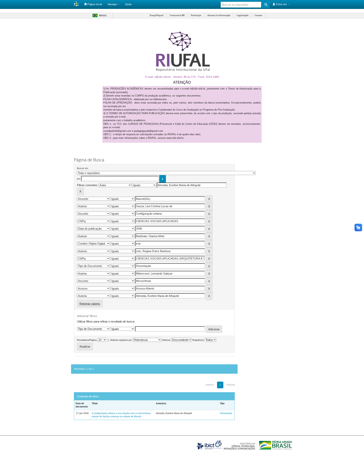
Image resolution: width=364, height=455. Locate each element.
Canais (258, 15)
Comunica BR (177, 15)
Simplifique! (156, 15)
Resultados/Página (87, 340)
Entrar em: (281, 4)
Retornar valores (89, 303)
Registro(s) (198, 340)
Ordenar (166, 340)
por (78, 178)
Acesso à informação (218, 15)
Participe (196, 15)
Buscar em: (83, 168)
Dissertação (226, 413)
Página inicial (94, 4)
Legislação (242, 15)
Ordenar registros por (121, 340)
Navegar (113, 4)
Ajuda (128, 4)
